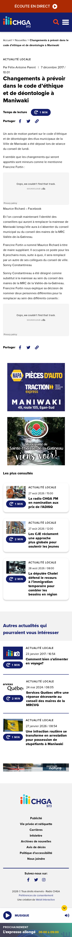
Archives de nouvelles (36, 841)
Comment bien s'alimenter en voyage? (47, 661)
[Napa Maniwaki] (36, 387)
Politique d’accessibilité (36, 853)
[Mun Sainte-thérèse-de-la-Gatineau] (36, 441)
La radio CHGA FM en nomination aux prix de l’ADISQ (43, 503)
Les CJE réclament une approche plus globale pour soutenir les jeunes (43, 540)
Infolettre (36, 836)
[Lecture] (7, 915)
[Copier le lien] (37, 121)
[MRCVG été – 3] (36, 767)
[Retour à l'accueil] (26, 22)
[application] (67, 915)
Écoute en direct (32, 6)
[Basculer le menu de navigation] (65, 22)
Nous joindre (36, 859)
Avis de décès (36, 847)
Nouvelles (21, 40)
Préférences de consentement (36, 895)
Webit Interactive (45, 899)
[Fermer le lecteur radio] (64, 908)
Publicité (36, 818)
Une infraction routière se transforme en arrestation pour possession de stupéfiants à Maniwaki (46, 737)
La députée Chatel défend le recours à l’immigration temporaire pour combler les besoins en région (43, 584)
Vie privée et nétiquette (36, 824)
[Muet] (67, 915)
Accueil (7, 40)
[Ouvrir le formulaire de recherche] (56, 22)
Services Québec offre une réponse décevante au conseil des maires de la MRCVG (47, 698)
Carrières (36, 830)
